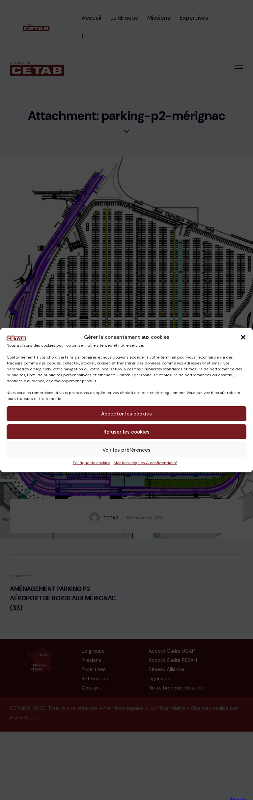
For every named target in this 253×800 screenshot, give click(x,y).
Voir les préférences (126, 450)
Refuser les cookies (126, 432)
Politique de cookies (91, 462)
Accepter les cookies (126, 414)
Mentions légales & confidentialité (145, 462)
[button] (243, 337)
